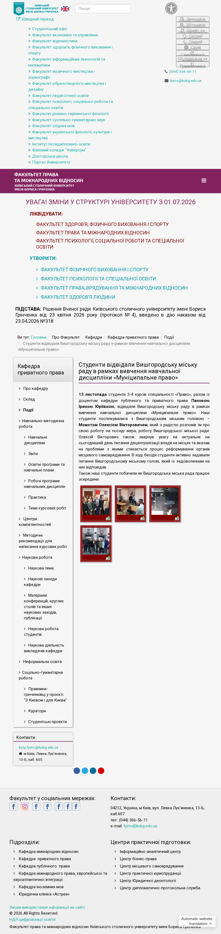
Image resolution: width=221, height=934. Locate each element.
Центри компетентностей (35, 521)
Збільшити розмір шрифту (192, 24)
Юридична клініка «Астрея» (44, 894)
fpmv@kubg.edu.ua (185, 80)
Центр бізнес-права (138, 858)
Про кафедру (35, 388)
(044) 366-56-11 (182, 71)
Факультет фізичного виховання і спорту (94, 269)
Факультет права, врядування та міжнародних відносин (114, 288)
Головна (38, 337)
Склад (28, 399)
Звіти (32, 453)
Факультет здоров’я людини (77, 297)
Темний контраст (193, 41)
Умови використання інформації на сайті (47, 907)
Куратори (36, 711)
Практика (36, 497)
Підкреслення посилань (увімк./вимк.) (193, 65)
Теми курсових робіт (46, 508)
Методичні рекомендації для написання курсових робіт (43, 541)
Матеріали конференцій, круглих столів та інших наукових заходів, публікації (44, 606)
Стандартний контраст (193, 54)
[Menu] (205, 180)
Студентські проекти (47, 721)
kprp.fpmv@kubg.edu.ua (38, 747)
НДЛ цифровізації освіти (32, 919)
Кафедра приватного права (45, 858)
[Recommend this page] (101, 771)
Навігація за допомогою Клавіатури (194, 58)
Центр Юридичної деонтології (148, 880)
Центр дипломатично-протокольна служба (160, 888)
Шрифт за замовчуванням (192, 30)
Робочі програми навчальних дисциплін (44, 483)
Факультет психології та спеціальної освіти (98, 279)
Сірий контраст (192, 47)
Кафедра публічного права (44, 866)
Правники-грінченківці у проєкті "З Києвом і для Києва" (45, 694)
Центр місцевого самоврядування (152, 866)
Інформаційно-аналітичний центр (150, 851)
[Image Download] (108, 517)
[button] (187, 8)
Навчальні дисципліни (35, 440)
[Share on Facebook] (77, 771)
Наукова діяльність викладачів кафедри (44, 648)
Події (27, 410)
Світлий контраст (193, 36)
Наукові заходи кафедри (40, 582)
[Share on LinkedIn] (93, 771)
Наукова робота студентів (41, 631)
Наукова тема (40, 568)
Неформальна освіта (42, 661)
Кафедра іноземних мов (41, 886)
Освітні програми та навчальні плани (44, 467)
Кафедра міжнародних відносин (49, 851)
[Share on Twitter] (85, 771)
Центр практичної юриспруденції (150, 873)
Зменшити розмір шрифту (192, 19)
